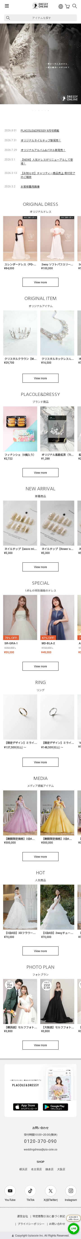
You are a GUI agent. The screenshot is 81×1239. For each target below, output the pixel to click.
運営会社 (22, 1216)
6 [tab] (48, 110)
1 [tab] (33, 110)
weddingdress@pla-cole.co (40, 1149)
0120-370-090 (40, 1141)
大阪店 (61, 1169)
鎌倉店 (49, 1169)
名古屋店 (36, 1169)
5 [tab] (45, 110)
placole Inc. (37, 1235)
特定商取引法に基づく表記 (49, 1216)
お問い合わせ (57, 1224)
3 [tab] (39, 110)
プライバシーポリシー (31, 1224)
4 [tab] (42, 110)
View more (40, 282)
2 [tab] (36, 110)
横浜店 (23, 1169)
